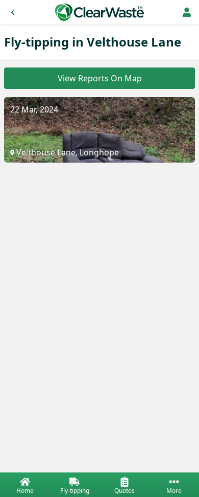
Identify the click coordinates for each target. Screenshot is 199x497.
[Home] (99, 12)
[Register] (187, 12)
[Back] (12, 12)
